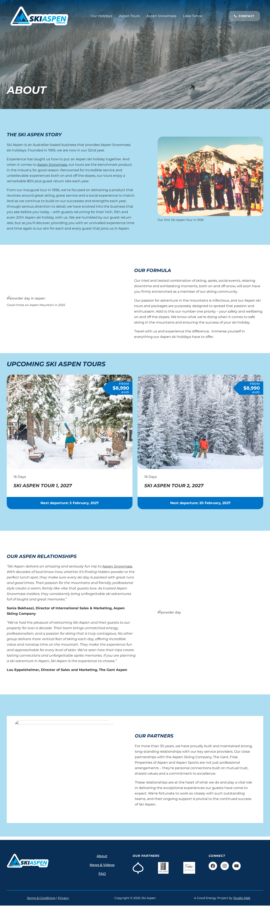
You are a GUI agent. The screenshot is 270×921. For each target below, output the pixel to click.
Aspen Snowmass (161, 16)
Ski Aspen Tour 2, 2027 (174, 485)
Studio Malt (241, 898)
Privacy (63, 898)
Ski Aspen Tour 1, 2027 (43, 485)
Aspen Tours (129, 16)
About (102, 856)
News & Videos (102, 865)
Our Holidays (101, 16)
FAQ (102, 874)
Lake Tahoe (192, 16)
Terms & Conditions (41, 898)
